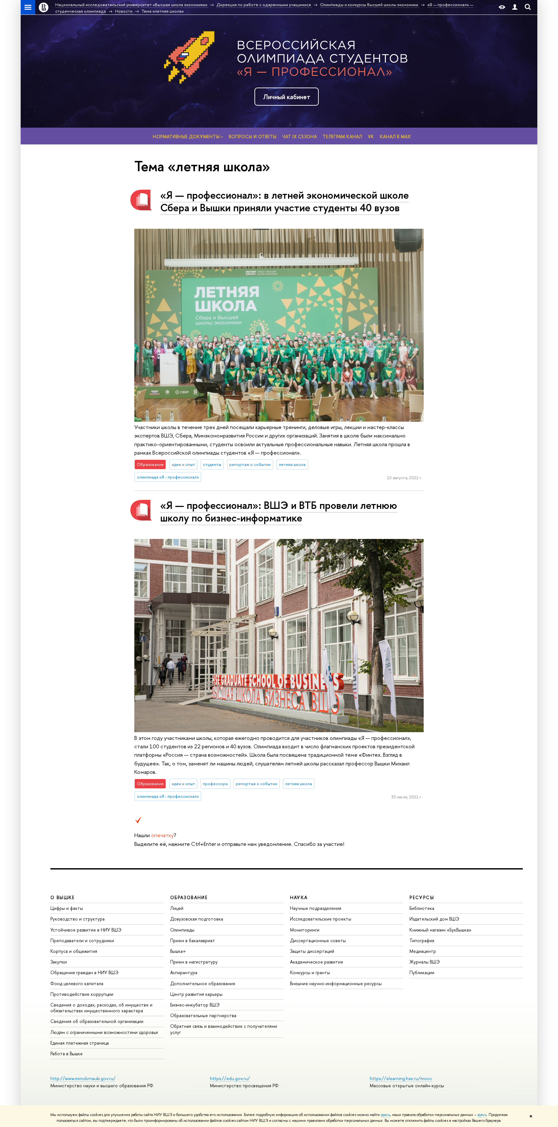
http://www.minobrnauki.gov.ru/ (83, 1078)
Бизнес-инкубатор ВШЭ (195, 1005)
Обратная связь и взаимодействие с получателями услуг (223, 1029)
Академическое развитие (316, 962)
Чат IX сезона (299, 136)
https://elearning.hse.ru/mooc (401, 1078)
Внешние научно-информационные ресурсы (336, 983)
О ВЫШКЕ (62, 897)
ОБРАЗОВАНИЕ (189, 897)
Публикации (421, 972)
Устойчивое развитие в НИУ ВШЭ (85, 930)
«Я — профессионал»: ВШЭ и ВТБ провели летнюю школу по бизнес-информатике (278, 511)
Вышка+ (178, 951)
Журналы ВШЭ (424, 962)
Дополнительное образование (202, 983)
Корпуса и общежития (73, 951)
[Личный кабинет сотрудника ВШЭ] (515, 7)
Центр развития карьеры (196, 994)
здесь (385, 1114)
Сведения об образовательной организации (96, 1021)
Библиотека (421, 908)
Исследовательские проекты (320, 919)
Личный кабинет (286, 96)
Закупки (58, 962)
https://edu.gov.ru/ (230, 1078)
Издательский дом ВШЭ (434, 919)
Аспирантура (183, 972)
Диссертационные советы (318, 940)
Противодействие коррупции (81, 994)
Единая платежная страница (79, 1043)
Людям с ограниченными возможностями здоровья (104, 1032)
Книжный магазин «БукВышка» (440, 930)
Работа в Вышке (66, 1053)
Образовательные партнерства (203, 1015)
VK (371, 136)
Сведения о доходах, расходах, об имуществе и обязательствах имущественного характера (101, 1008)
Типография (421, 940)
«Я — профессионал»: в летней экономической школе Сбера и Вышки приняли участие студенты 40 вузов (284, 201)
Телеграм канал (342, 136)
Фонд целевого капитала (76, 983)
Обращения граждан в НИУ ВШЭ (84, 972)
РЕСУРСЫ (421, 897)
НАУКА (299, 897)
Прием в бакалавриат (192, 940)
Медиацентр (422, 951)
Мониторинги (304, 930)
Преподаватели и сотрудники (82, 940)
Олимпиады (182, 930)
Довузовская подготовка (196, 919)
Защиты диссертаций (312, 951)
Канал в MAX (395, 136)
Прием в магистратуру (194, 962)
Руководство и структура (77, 919)
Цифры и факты (66, 908)
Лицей (176, 908)
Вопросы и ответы (252, 136)
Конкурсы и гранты (310, 972)
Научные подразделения (315, 908)
